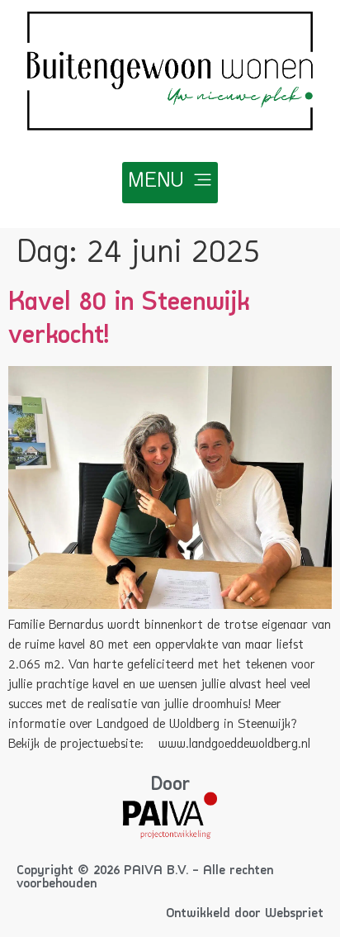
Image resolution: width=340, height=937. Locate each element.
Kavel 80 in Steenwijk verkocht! (128, 318)
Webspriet (294, 914)
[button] (170, 182)
